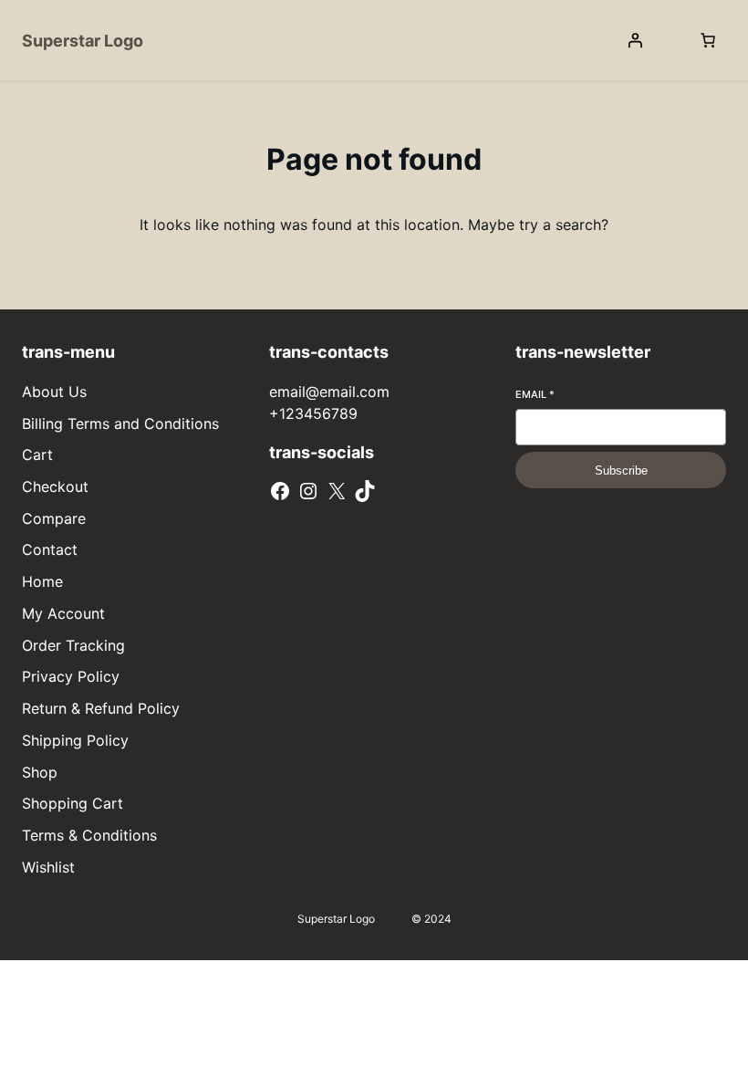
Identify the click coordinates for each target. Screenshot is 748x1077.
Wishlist (48, 867)
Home (42, 581)
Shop (39, 772)
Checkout (55, 486)
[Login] (635, 40)
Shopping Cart (72, 803)
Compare (54, 518)
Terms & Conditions (89, 835)
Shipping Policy (75, 740)
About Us (54, 391)
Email (535, 394)
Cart (37, 454)
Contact (50, 549)
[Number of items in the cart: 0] (708, 40)
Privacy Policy (70, 676)
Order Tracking (73, 645)
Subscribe (621, 470)
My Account (63, 613)
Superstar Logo (82, 40)
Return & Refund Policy (101, 708)
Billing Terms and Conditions (120, 423)
